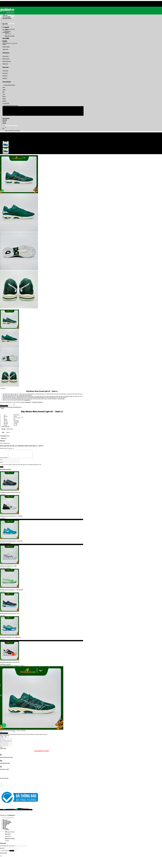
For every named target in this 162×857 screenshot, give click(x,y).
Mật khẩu (2, 848)
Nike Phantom (6, 32)
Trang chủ (5, 15)
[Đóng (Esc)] (0, 855)
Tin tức (4, 121)
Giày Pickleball (6, 118)
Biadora (4, 98)
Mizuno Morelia (6, 58)
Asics (4, 87)
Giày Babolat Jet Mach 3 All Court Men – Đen (10, 492)
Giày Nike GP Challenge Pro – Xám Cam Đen (9, 662)
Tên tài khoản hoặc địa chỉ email (7, 845)
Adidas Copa (5, 49)
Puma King (5, 75)
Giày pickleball (13, 139)
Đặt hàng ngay (3, 748)
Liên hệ (4, 123)
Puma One (5, 78)
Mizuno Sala (5, 63)
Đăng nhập (12, 850)
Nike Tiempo (5, 29)
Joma (4, 94)
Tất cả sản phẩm (6, 16)
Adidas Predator (6, 46)
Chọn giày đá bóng (7, 18)
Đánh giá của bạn (4, 448)
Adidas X (4, 44)
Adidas (4, 89)
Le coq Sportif (6, 103)
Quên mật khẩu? (3, 853)
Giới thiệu (5, 120)
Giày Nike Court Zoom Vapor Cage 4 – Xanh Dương (11, 541)
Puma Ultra (5, 73)
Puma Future (5, 70)
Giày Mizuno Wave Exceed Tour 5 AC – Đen (9, 613)
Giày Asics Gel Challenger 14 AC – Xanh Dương (10, 637)
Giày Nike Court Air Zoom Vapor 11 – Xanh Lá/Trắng (11, 589)
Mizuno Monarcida (7, 61)
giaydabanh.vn (27, 400)
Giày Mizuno (20, 139)
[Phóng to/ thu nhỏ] (1, 855)
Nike (3, 91)
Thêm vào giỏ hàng (4, 405)
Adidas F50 (5, 41)
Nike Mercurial (6, 27)
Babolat (4, 101)
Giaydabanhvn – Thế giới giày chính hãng (34, 402)
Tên (1, 459)
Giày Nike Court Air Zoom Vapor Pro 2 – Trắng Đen (11, 516)
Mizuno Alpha (5, 56)
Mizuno (4, 96)
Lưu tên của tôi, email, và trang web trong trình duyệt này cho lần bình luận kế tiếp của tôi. (21, 464)
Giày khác (7, 139)
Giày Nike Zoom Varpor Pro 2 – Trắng (8, 566)
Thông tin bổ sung (5, 426)
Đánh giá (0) (3, 438)
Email (1, 462)
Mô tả (2, 408)
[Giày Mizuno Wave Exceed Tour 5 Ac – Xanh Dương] (6, 147)
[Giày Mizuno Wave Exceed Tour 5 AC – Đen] (6, 153)
